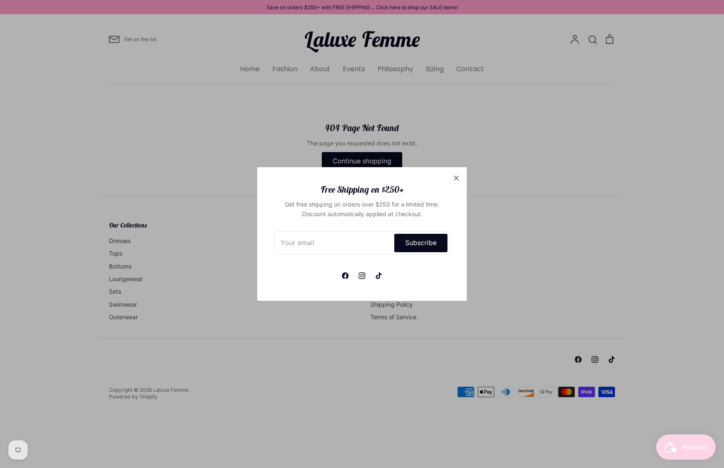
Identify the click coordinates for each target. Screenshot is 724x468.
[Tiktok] (378, 275)
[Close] (456, 177)
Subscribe (421, 243)
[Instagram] (362, 275)
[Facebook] (345, 275)
